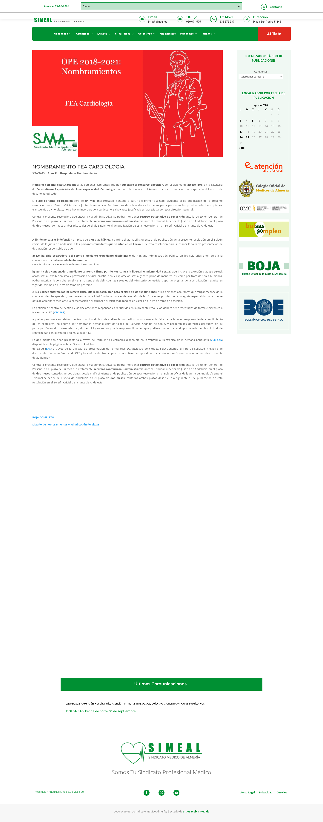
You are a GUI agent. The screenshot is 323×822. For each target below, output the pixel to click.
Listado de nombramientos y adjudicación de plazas (65, 424)
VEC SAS (59, 312)
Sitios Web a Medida (196, 811)
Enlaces (102, 33)
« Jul (241, 148)
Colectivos (145, 33)
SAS (48, 348)
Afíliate (274, 34)
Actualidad (83, 33)
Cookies (282, 792)
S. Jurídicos (122, 33)
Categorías (260, 71)
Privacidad (266, 792)
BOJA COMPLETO (43, 417)
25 (247, 137)
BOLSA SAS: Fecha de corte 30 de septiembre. (101, 711)
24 (241, 137)
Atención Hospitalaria (62, 173)
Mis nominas (168, 33)
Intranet (207, 33)
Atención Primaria (123, 703)
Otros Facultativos (193, 703)
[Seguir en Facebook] (147, 793)
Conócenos (61, 33)
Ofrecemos (187, 33)
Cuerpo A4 (173, 703)
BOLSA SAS (143, 703)
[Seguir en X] (161, 793)
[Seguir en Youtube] (176, 793)
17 (241, 131)
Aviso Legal (247, 792)
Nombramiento (87, 173)
